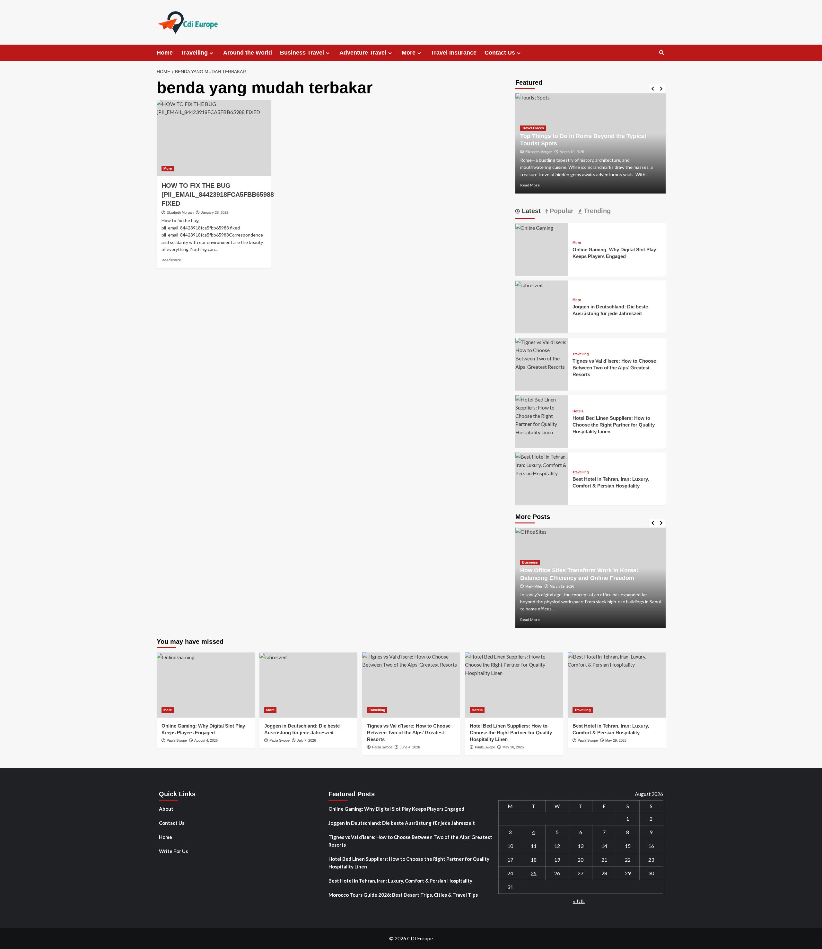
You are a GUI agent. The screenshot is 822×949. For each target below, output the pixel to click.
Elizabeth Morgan (180, 212)
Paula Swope (177, 740)
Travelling (194, 52)
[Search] (662, 52)
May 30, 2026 (513, 747)
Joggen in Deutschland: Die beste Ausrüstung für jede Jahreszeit (401, 823)
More (408, 52)
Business (530, 562)
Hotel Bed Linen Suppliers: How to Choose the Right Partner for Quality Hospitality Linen (614, 424)
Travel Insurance (454, 52)
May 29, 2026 (615, 740)
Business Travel (302, 52)
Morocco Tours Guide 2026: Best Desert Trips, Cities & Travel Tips (403, 895)
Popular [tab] (560, 210)
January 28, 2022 (214, 212)
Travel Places (533, 128)
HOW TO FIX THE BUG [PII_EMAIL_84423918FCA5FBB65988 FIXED (218, 194)
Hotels (578, 411)
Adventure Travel (362, 52)
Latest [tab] (530, 210)
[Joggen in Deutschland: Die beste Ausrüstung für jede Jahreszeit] (529, 284)
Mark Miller (533, 586)
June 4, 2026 (410, 747)
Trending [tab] (596, 210)
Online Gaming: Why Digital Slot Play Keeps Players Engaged (396, 809)
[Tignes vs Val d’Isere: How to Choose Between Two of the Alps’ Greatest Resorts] (541, 353)
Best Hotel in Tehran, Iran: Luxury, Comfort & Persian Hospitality (400, 881)
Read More (171, 259)
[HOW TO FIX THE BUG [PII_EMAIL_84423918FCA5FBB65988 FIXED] (214, 138)
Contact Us (500, 52)
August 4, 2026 (206, 740)
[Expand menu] (211, 53)
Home (165, 52)
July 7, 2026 (306, 740)
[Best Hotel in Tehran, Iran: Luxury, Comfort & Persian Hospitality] (541, 464)
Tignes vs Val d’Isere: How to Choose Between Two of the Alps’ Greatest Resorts (614, 367)
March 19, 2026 (562, 586)
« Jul (579, 901)
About (166, 809)
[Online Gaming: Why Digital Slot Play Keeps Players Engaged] (534, 227)
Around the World (247, 52)
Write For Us (173, 851)
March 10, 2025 (572, 152)
